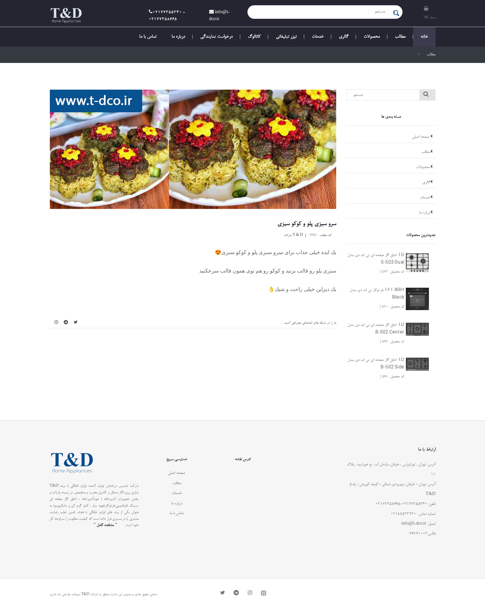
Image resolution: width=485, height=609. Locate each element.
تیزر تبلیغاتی (286, 37)
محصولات (372, 37)
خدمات (318, 37)
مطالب (400, 37)
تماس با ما (147, 37)
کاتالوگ (254, 37)
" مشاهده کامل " (105, 525)
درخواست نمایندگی (216, 37)
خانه (424, 37)
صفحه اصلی (421, 137)
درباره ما (178, 37)
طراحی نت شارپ (59, 594)
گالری (343, 37)
